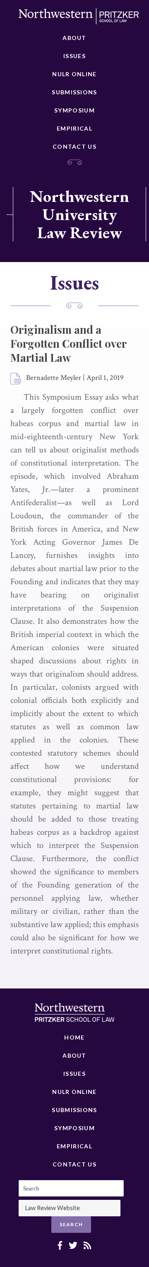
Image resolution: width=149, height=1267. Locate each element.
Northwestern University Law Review (79, 214)
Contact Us (74, 146)
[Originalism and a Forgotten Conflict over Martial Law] (16, 379)
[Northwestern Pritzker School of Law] (79, 18)
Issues (74, 55)
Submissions (74, 92)
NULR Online (74, 73)
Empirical (74, 128)
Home (74, 1037)
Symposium (74, 110)
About (74, 37)
